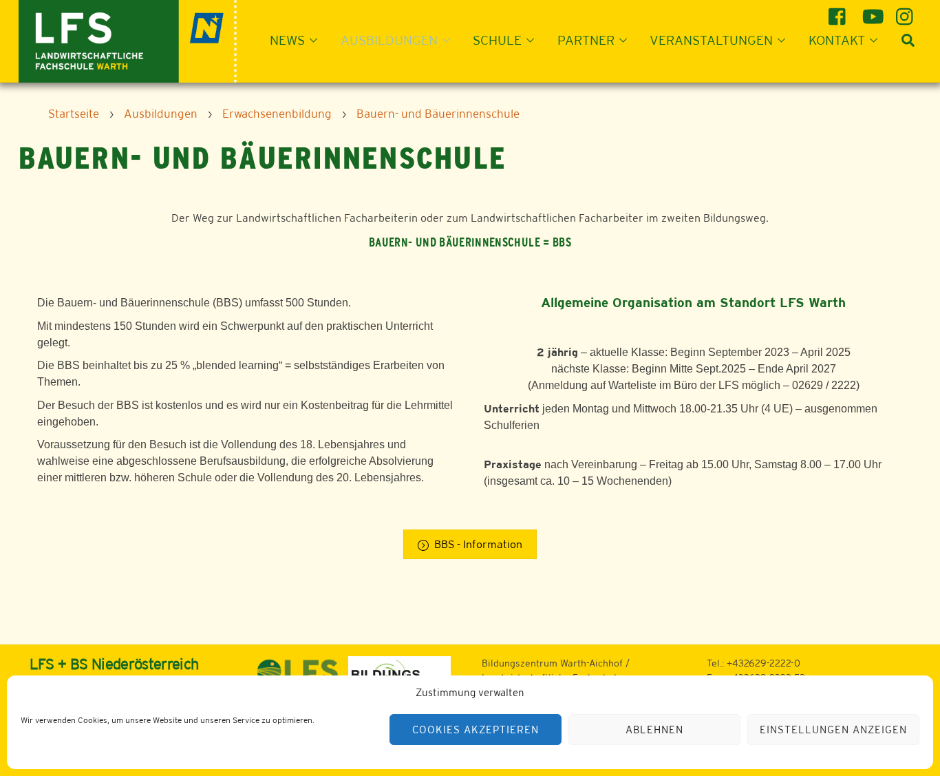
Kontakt (837, 40)
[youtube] (873, 11)
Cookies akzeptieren (475, 729)
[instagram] (906, 11)
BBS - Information (478, 544)
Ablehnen (654, 729)
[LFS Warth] (128, 39)
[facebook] (839, 11)
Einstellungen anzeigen (833, 729)
